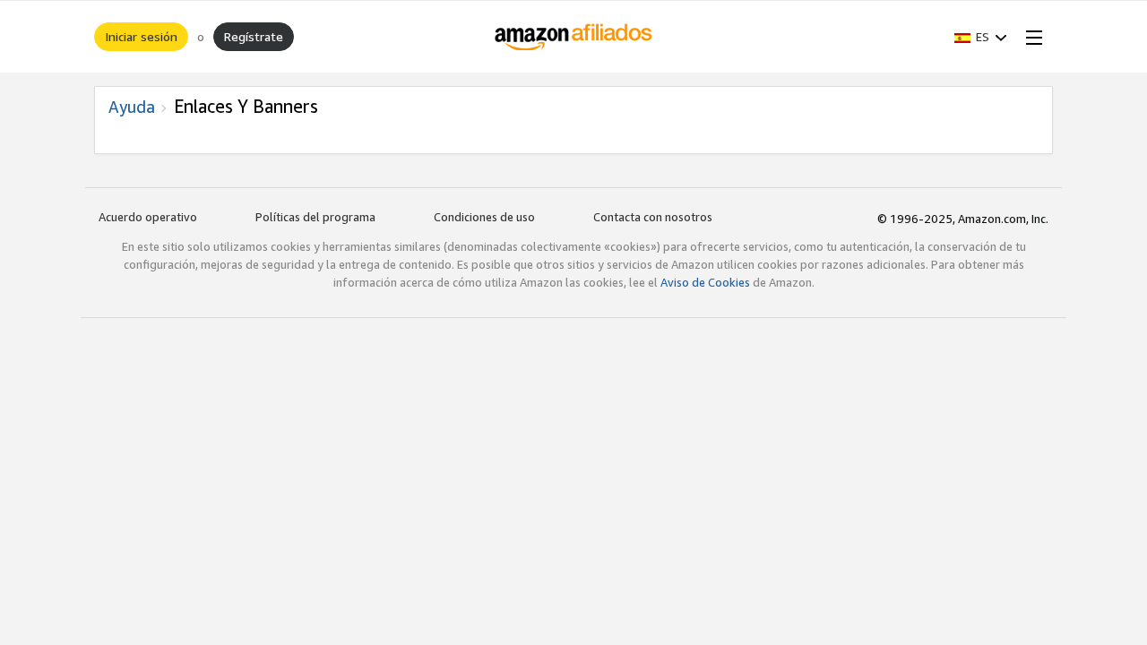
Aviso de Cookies (705, 282)
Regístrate (253, 36)
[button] (980, 36)
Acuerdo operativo (148, 217)
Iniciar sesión (141, 36)
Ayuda (131, 106)
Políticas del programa (315, 217)
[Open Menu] (1030, 36)
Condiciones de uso (484, 217)
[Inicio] (574, 36)
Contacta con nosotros (652, 217)
